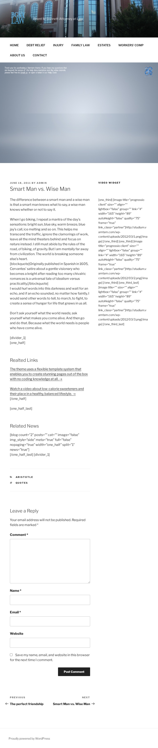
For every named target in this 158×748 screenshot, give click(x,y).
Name (15, 591)
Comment (19, 535)
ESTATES (104, 45)
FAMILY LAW (80, 45)
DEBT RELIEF (36, 45)
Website (16, 634)
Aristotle (24, 477)
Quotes (22, 482)
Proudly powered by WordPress (29, 738)
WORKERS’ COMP (131, 45)
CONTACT (40, 55)
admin (42, 183)
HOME (14, 45)
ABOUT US (17, 55)
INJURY (58, 45)
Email (15, 612)
